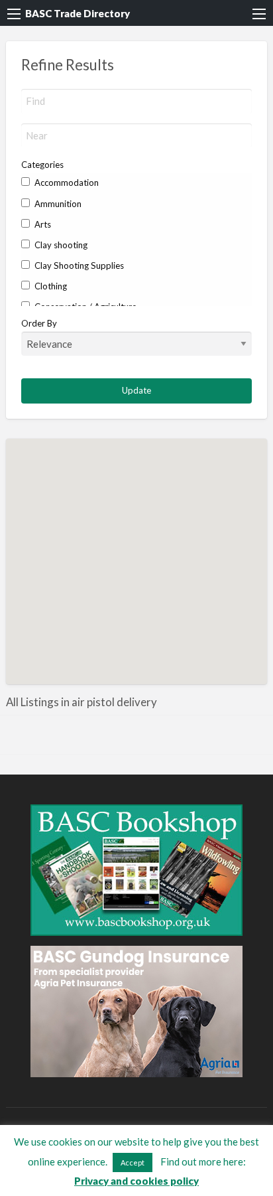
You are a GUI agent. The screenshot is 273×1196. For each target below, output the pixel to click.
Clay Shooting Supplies (78, 265)
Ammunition (57, 203)
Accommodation (65, 182)
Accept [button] (132, 1162)
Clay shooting (59, 245)
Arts (41, 224)
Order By (39, 323)
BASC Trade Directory (77, 13)
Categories (42, 164)
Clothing (49, 286)
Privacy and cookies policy (136, 1181)
